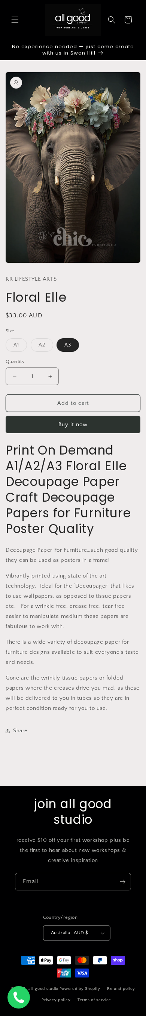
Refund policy (121, 988)
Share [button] (20, 731)
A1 (20, 347)
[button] (15, 20)
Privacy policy (56, 1000)
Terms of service (94, 1000)
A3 (67, 345)
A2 (46, 347)
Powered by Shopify (80, 988)
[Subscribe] (122, 881)
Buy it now (73, 424)
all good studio (43, 988)
